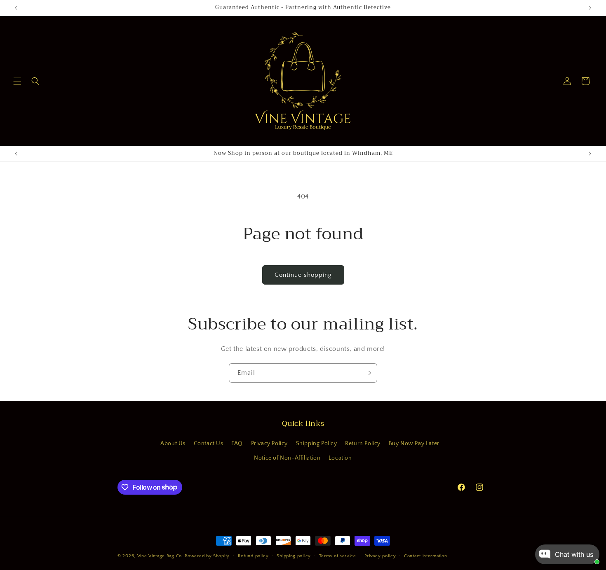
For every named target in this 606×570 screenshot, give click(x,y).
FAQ (237, 443)
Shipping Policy (316, 443)
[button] (17, 81)
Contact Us (208, 443)
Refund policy (253, 555)
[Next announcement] (590, 8)
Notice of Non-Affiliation (287, 458)
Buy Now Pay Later (414, 443)
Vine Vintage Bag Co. (160, 556)
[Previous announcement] (16, 8)
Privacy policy (380, 555)
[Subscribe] (368, 373)
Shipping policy (294, 555)
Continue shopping (303, 274)
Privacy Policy (269, 443)
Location (340, 458)
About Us (173, 443)
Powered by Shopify (207, 556)
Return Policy (363, 443)
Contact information (425, 555)
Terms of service (337, 555)
